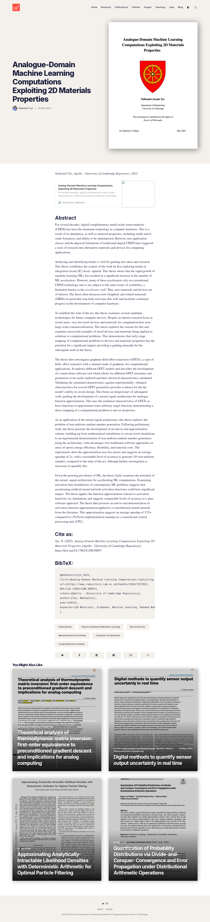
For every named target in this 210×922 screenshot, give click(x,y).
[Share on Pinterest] (113, 655)
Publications (121, 7)
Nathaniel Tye (26, 108)
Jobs (171, 7)
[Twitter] (103, 903)
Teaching (160, 7)
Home (94, 7)
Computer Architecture (108, 635)
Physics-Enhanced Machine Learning (100, 627)
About (100, 909)
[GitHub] (107, 903)
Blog (180, 7)
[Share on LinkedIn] (96, 655)
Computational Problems (72, 644)
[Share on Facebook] (79, 655)
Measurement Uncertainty (72, 635)
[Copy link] (147, 655)
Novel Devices (137, 627)
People (147, 7)
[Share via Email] (130, 655)
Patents (136, 7)
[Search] (196, 7)
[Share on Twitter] (62, 655)
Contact (109, 909)
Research (106, 7)
